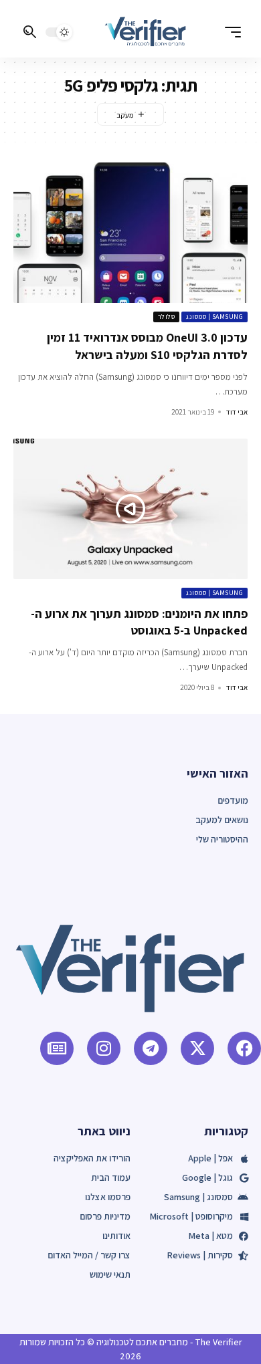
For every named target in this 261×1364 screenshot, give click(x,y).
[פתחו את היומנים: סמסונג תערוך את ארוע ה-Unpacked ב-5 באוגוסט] (130, 509)
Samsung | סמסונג (214, 316)
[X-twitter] (197, 1048)
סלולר (166, 316)
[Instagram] (103, 1048)
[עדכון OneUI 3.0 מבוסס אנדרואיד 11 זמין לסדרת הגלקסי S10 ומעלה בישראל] (130, 232)
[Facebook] (244, 1048)
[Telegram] (150, 1048)
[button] (229, 32)
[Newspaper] (57, 1048)
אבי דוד (237, 412)
